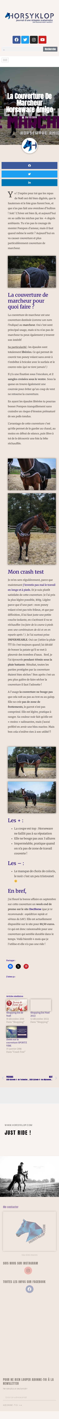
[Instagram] (34, 40)
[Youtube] (42, 40)
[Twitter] (25, 40)
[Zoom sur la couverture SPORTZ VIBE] (16, 1032)
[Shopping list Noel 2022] (40, 1005)
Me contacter (10, 1207)
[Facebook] (16, 40)
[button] (29, 165)
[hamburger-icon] (5, 60)
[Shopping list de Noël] (16, 1005)
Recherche (50, 49)
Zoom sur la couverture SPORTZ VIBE (16, 1042)
